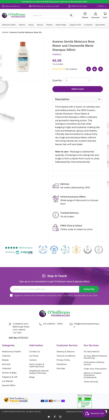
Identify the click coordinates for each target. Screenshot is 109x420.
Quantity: (57, 80)
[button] (59, 69)
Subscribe (89, 289)
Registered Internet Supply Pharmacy (39, 372)
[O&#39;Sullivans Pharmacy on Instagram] (60, 416)
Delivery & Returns (65, 352)
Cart (105, 17)
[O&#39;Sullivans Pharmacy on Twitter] (49, 416)
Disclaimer (61, 364)
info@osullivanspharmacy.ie (87, 325)
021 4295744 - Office (53, 324)
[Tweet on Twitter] (94, 69)
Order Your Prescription (95, 369)
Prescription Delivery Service (94, 363)
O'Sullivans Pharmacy (16, 412)
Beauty (31, 25)
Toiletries (49, 25)
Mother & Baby (61, 25)
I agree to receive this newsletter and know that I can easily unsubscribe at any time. (56, 295)
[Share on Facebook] (88, 69)
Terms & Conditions (66, 356)
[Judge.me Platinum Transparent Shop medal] (65, 249)
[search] (52, 15)
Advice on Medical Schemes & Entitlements (92, 375)
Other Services (91, 382)
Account (95, 17)
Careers (33, 360)
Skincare (40, 25)
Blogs (32, 377)
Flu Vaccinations (91, 352)
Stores (85, 17)
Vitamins (22, 25)
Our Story (33, 356)
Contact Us (34, 352)
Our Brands (88, 25)
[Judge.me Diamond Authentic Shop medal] (43, 249)
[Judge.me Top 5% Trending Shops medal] (99, 249)
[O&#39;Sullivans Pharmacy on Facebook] (54, 416)
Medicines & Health (9, 25)
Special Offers (100, 25)
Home (5, 32)
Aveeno (56, 54)
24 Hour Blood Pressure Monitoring (95, 357)
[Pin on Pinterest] (100, 69)
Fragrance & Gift (75, 25)
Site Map (60, 368)
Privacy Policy (63, 360)
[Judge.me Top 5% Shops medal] (87, 249)
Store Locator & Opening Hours (36, 365)
